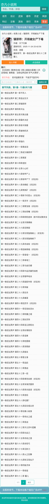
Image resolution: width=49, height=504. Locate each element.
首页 (4, 16)
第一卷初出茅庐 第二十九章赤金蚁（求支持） (20, 243)
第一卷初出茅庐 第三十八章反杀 (14, 292)
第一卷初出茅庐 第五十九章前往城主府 (17, 405)
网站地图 (24, 500)
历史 (36, 16)
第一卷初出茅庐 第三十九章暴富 (14, 297)
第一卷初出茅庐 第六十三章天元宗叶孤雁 (18, 427)
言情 (12, 21)
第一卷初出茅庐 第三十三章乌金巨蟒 (16, 265)
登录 (44, 21)
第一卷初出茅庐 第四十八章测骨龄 (15, 346)
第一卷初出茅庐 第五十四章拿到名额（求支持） (21, 378)
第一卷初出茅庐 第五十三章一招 (14, 373)
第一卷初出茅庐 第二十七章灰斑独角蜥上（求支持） (23, 233)
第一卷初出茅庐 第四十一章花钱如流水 (17, 308)
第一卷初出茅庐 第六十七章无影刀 (15, 448)
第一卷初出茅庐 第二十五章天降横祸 (16, 222)
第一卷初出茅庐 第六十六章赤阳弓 (15, 443)
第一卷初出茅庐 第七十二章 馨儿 (15, 475)
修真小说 (17, 33)
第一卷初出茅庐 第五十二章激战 (14, 368)
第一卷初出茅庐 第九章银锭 (12, 136)
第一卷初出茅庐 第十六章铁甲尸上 (15, 173)
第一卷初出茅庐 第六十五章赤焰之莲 (16, 438)
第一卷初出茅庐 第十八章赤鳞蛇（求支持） (19, 184)
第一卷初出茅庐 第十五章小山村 (14, 168)
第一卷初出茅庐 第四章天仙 (12, 109)
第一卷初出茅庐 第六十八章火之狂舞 (16, 454)
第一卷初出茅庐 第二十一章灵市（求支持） (19, 200)
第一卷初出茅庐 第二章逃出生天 (14, 98)
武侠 (20, 16)
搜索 (44, 9)
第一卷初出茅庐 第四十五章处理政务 (16, 330)
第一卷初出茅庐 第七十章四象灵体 (15, 465)
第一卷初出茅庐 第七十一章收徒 (14, 470)
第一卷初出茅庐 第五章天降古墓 (14, 114)
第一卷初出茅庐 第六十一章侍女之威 (16, 416)
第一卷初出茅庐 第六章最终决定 (14, 119)
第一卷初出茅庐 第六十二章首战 (14, 422)
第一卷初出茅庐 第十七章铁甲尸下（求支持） (20, 179)
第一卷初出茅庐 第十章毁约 (12, 141)
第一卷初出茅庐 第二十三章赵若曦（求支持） (20, 211)
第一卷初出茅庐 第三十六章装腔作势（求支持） (21, 281)
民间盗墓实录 (18, 77)
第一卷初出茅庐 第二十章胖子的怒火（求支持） (21, 195)
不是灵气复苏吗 (32, 77)
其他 (20, 21)
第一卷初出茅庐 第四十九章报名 (14, 351)
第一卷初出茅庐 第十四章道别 (13, 163)
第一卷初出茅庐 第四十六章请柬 (14, 335)
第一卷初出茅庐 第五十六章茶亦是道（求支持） (21, 389)
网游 (44, 16)
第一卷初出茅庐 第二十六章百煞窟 (15, 227)
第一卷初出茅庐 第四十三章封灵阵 (15, 319)
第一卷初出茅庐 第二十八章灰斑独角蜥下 (18, 238)
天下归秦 (23, 43)
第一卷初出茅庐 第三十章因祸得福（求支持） (20, 249)
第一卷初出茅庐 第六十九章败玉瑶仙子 (17, 459)
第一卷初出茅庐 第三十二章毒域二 (15, 260)
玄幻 (12, 16)
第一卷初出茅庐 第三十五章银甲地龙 (16, 276)
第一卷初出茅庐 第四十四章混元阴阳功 (17, 324)
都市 (28, 16)
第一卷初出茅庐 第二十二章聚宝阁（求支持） (20, 206)
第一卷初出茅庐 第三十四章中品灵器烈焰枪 (19, 270)
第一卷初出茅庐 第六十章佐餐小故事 (16, 411)
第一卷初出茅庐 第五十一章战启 (14, 362)
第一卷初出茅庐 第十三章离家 (13, 157)
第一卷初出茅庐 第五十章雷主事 (14, 357)
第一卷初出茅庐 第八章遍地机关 (14, 130)
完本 (36, 21)
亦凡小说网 (9, 4)
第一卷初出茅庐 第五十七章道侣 (14, 395)
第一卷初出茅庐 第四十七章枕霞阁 (15, 341)
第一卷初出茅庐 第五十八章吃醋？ (15, 400)
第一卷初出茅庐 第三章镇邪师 (13, 103)
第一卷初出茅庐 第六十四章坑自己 (15, 432)
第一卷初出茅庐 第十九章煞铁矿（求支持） (19, 190)
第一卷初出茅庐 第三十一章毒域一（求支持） (20, 254)
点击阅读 (36, 62)
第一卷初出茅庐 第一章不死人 (13, 92)
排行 (28, 21)
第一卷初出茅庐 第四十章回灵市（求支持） (19, 303)
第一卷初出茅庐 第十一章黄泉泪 (14, 146)
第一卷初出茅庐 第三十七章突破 (14, 287)
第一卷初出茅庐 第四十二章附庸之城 (16, 314)
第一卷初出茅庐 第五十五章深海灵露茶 (17, 384)
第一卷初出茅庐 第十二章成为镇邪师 (16, 152)
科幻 (4, 21)
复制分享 (43, 82)
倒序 (44, 87)
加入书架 (13, 62)
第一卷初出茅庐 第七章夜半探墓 (14, 125)
